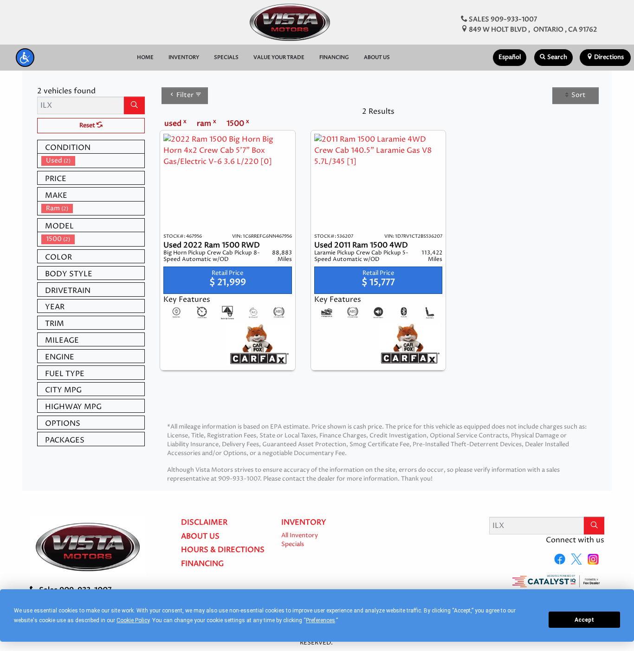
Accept (584, 620)
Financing (202, 564)
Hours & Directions (223, 550)
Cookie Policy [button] (132, 620)
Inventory (303, 523)
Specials (292, 544)
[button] (25, 57)
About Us (200, 537)
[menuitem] (92, 161)
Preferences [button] (320, 620)
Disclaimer (204, 523)
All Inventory (299, 536)
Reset (88, 126)
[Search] (134, 105)
